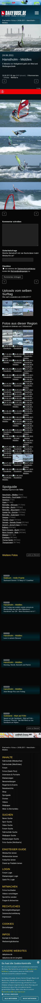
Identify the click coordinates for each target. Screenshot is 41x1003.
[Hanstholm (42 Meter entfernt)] (7, 465)
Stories (5, 799)
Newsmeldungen (9, 781)
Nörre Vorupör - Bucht (10, 530)
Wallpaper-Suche (9, 835)
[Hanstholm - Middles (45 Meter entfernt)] (28, 473)
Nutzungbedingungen (19, 271)
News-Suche (7, 818)
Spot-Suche (7, 822)
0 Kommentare (33, 75)
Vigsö (4, 502)
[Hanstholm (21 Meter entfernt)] (28, 396)
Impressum (6, 917)
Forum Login (7, 873)
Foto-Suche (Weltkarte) (12, 842)
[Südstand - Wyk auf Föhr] (28, 315)
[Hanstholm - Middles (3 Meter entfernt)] (18, 336)
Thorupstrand (7, 542)
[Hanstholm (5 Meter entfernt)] (28, 336)
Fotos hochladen (9, 890)
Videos (5, 802)
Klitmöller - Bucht (8, 507)
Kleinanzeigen (7, 778)
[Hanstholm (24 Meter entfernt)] (7, 413)
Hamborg (5, 500)
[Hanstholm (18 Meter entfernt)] (18, 392)
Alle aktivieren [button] (11, 998)
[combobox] (38, 962)
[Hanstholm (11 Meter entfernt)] (18, 356)
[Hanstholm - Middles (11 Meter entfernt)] (7, 358)
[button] (20, 994)
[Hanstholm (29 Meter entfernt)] (18, 419)
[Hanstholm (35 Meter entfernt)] (18, 449)
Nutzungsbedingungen (11, 910)
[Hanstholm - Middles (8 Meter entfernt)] (18, 344)
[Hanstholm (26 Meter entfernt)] (18, 413)
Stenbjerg (5, 537)
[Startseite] (13, 15)
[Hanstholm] (18, 307)
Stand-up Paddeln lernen (12, 863)
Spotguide (6, 795)
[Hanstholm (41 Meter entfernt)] (7, 457)
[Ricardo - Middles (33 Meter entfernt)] (18, 440)
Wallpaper (6, 805)
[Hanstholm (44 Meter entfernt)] (18, 471)
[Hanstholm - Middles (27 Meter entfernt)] (7, 421)
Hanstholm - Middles (10, 495)
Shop (4, 792)
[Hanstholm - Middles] (28, 307)
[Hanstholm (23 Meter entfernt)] (7, 405)
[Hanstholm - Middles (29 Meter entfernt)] (18, 426)
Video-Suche (7, 825)
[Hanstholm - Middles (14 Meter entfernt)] (28, 373)
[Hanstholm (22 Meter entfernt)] (18, 400)
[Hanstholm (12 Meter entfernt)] (28, 363)
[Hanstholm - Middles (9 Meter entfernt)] (28, 344)
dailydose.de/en (8, 958)
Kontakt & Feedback (10, 938)
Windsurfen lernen (9, 853)
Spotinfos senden (9, 897)
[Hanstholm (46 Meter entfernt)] (18, 478)
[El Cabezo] (7, 307)
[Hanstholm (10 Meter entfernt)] (18, 348)
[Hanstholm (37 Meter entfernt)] (7, 453)
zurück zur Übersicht (33, 555)
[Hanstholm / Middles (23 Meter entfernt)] (18, 407)
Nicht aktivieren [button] (29, 998)
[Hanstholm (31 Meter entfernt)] (28, 424)
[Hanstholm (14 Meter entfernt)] (7, 377)
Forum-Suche (7, 829)
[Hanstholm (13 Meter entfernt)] (7, 371)
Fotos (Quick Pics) (9, 771)
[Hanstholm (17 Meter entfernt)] (18, 386)
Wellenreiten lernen (10, 856)
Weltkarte (14, 77)
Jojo (13, 75)
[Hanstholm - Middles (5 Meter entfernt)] (7, 344)
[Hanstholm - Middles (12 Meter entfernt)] (28, 358)
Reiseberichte (7, 788)
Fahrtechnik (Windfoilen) (12, 764)
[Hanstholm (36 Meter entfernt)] (28, 449)
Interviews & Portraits (11, 775)
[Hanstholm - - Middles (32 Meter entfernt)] (7, 434)
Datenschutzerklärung (26, 269)
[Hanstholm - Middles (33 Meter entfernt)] (28, 434)
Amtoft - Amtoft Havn (11, 525)
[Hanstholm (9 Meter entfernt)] (7, 348)
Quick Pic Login (8, 880)
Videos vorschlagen (10, 894)
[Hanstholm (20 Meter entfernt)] (18, 396)
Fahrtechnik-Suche (9, 832)
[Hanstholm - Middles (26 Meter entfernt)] (28, 415)
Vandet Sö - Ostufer (10, 512)
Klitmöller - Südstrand (10, 515)
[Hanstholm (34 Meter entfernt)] (7, 449)
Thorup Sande (7, 540)
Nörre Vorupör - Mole (10, 532)
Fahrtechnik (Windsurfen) (12, 761)
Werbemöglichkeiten (10, 941)
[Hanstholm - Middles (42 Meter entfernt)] (18, 461)
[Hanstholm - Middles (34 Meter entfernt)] (28, 445)
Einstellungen (7, 927)
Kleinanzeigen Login (10, 876)
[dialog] (20, 981)
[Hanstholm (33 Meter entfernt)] (18, 432)
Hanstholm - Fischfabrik (11, 497)
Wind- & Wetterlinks (10, 809)
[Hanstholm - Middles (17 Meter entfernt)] (28, 388)
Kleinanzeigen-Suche (10, 839)
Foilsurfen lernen (9, 860)
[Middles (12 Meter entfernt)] (7, 363)
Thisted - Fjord (7, 520)
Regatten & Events (10, 785)
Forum (4, 768)
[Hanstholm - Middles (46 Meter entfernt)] (7, 480)
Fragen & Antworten (10, 900)
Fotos (14, 20)
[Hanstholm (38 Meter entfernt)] (18, 453)
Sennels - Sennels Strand (11, 522)
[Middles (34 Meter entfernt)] (28, 438)
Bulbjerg (5, 527)
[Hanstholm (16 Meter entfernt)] (7, 386)
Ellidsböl (5, 535)
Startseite (6, 20)
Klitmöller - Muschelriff (11, 510)
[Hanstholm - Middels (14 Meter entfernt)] (18, 379)
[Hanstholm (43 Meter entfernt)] (7, 471)
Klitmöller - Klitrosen (10, 505)
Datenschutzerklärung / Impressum (13, 992)
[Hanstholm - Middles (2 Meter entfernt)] (7, 336)
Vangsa (5, 517)
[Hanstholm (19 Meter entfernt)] (28, 392)
